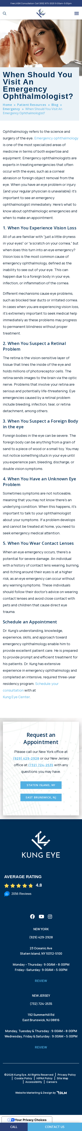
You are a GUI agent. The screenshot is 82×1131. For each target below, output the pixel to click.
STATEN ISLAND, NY (41, 785)
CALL (13, 1127)
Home (7, 105)
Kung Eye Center (16, 697)
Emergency (11, 109)
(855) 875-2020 (47, 3)
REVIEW (41, 981)
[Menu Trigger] (76, 13)
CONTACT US (54, 1127)
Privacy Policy (67, 1074)
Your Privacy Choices (31, 1120)
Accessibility (33, 1082)
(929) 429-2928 (26, 758)
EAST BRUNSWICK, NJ (41, 797)
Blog (54, 105)
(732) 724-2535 (40, 765)
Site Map (62, 1078)
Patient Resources (31, 105)
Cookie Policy (23, 1078)
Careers (51, 1082)
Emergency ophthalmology (56, 138)
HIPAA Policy (44, 1078)
